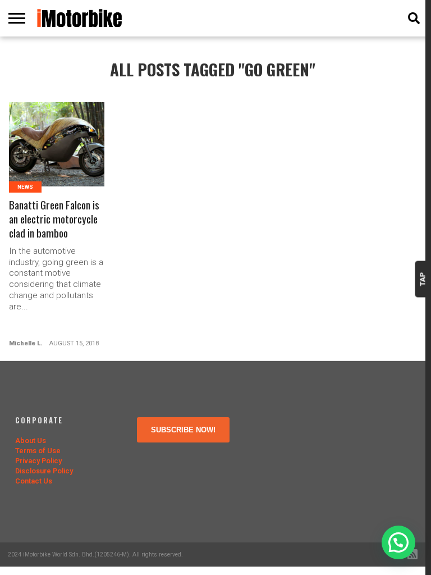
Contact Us (33, 481)
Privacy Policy (38, 461)
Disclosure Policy (44, 471)
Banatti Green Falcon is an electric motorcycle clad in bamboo (54, 219)
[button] (398, 542)
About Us (30, 440)
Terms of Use (38, 450)
